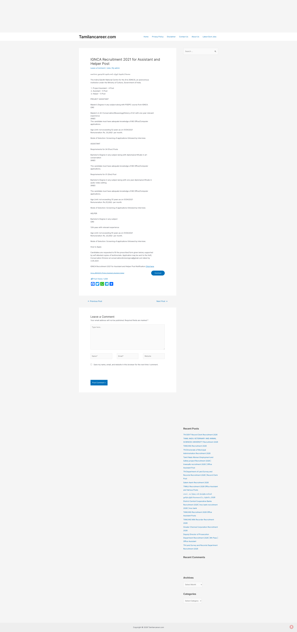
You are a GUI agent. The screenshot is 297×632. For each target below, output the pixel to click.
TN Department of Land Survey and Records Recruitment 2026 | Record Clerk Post (200, 475)
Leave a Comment (97, 68)
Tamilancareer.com (97, 36)
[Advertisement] (69, 16)
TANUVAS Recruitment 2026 (195, 446)
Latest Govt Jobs (209, 37)
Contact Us (183, 37)
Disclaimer (171, 37)
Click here (150, 266)
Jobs (109, 68)
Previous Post (95, 301)
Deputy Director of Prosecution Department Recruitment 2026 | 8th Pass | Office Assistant (200, 537)
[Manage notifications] (291, 627)
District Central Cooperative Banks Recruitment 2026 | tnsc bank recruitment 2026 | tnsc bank (200, 504)
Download (158, 273)
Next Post (162, 301)
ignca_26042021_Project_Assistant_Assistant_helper (107, 273)
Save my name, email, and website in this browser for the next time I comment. (126, 364)
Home (146, 37)
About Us (195, 37)
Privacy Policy (157, 37)
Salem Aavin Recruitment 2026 (196, 482)
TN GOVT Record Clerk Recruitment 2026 (200, 435)
